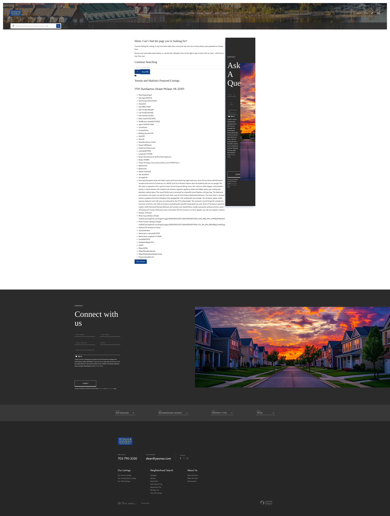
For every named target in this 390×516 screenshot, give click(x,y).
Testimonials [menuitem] (191, 481)
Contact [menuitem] (225, 13)
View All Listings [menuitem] (156, 493)
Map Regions (122, 413)
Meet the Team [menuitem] (192, 478)
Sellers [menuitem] (200, 13)
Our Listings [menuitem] (179, 13)
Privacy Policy (234, 183)
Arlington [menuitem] (153, 475)
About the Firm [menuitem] (192, 475)
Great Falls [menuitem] (154, 481)
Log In (366, 13)
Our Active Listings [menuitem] (124, 475)
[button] (58, 26)
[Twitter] (184, 458)
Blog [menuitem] (217, 13)
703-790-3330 (127, 458)
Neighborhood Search (170, 413)
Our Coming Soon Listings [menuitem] (127, 478)
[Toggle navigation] (378, 13)
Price (260, 413)
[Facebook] (180, 458)
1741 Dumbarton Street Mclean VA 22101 (159, 92)
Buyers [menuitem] (191, 13)
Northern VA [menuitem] (154, 490)
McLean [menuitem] (153, 478)
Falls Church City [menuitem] (156, 484)
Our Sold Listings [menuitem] (124, 481)
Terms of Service (232, 185)
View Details (140, 264)
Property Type (219, 413)
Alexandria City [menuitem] (155, 487)
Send (238, 174)
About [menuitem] (208, 13)
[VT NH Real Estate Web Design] (266, 503)
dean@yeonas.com (158, 458)
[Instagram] (187, 458)
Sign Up (359, 13)
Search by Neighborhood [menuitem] (159, 13)
